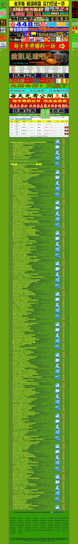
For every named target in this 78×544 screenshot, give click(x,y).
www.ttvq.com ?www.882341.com (34, 541)
